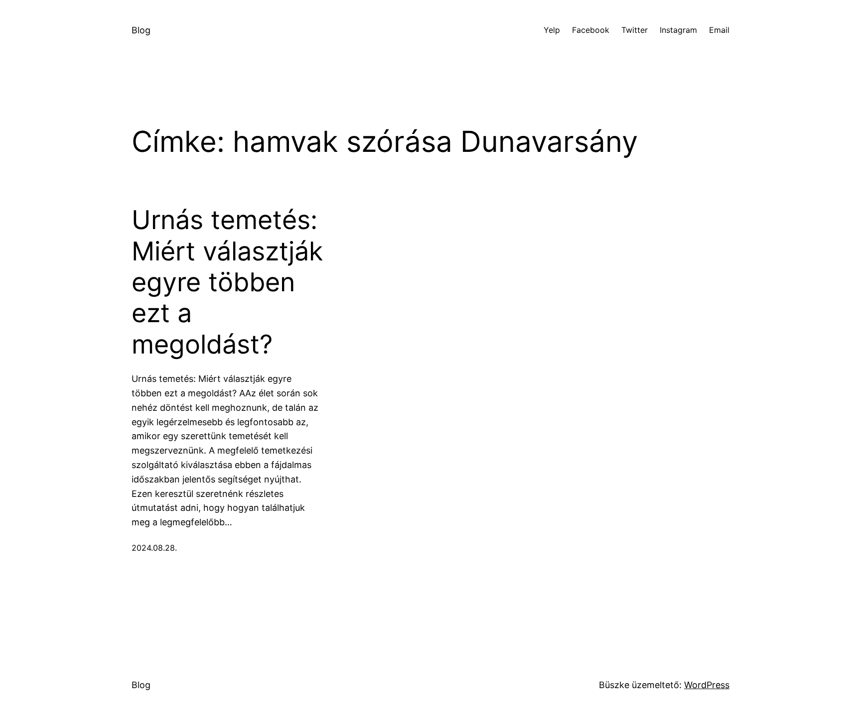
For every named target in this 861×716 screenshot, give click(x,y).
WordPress (706, 685)
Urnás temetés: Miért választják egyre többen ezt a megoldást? (227, 282)
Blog (141, 30)
